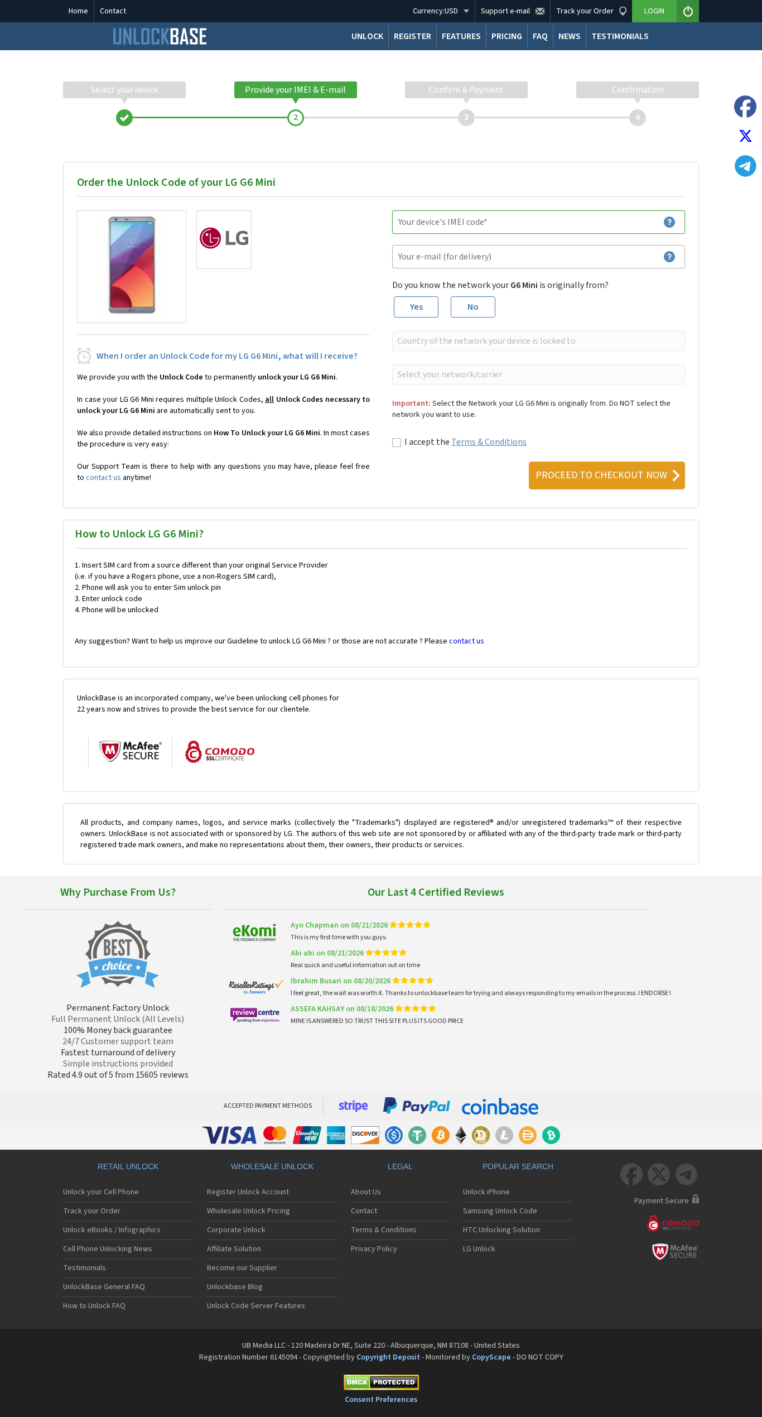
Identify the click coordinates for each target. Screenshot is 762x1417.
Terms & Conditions (489, 442)
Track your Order (91, 1211)
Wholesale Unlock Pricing (248, 1211)
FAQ (540, 36)
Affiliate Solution (234, 1249)
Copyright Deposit (388, 1357)
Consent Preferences (381, 1399)
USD (435, 11)
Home (78, 11)
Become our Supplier (242, 1268)
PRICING (506, 36)
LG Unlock (479, 1249)
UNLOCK (367, 36)
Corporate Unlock (236, 1230)
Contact (113, 11)
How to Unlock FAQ (94, 1306)
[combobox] (537, 341)
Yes (416, 307)
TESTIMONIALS (620, 36)
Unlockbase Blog (235, 1287)
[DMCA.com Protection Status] (381, 1384)
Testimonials (84, 1268)
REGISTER (412, 36)
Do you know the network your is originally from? (500, 285)
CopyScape (491, 1357)
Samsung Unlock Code (500, 1211)
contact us (103, 477)
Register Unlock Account (248, 1192)
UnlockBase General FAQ (104, 1287)
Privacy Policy (374, 1249)
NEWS (569, 36)
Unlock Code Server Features (256, 1306)
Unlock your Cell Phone (101, 1192)
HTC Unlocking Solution (501, 1230)
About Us (366, 1192)
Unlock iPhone (486, 1192)
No (473, 307)
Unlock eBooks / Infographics (112, 1230)
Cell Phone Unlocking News (107, 1249)
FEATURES (461, 36)
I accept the (465, 442)
